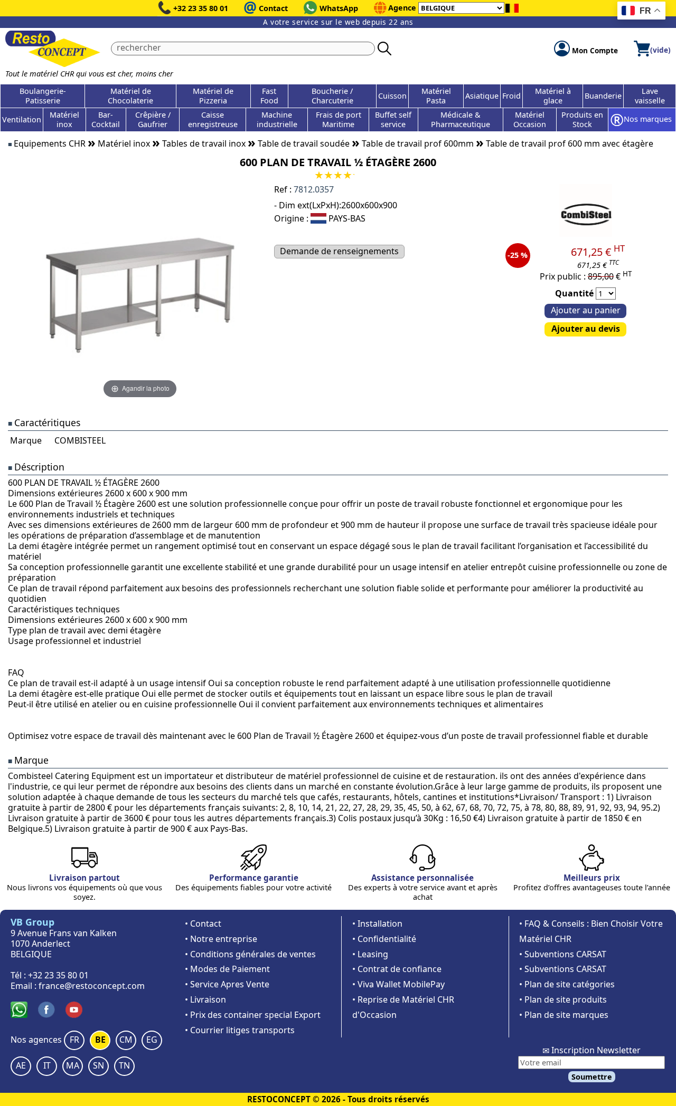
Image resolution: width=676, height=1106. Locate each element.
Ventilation (21, 119)
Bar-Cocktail (105, 119)
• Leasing (370, 954)
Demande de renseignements (339, 251)
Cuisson (392, 96)
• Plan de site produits (563, 999)
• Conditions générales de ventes (250, 954)
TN (124, 1065)
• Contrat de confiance (397, 969)
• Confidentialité (384, 939)
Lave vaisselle (650, 95)
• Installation (377, 923)
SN (98, 1065)
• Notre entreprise (221, 939)
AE (21, 1065)
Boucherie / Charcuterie (332, 95)
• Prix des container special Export (253, 1015)
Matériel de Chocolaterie (130, 95)
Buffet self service (393, 119)
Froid (511, 96)
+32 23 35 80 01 (200, 8)
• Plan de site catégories (567, 984)
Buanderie (603, 96)
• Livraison (205, 999)
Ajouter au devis (585, 328)
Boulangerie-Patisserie (43, 95)
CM (126, 1039)
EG (151, 1039)
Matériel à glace (553, 95)
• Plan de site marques (563, 1015)
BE (100, 1039)
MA (72, 1065)
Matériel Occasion (529, 119)
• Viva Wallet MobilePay (398, 984)
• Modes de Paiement (227, 969)
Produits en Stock (582, 119)
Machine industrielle (277, 119)
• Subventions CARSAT (562, 954)
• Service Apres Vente (227, 984)
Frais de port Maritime (338, 119)
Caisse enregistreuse (213, 119)
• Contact (203, 923)
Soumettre (591, 1077)
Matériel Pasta (436, 95)
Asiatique (482, 96)
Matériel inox (64, 119)
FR (74, 1039)
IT (47, 1065)
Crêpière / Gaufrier (153, 119)
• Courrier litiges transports (240, 1030)
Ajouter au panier (586, 310)
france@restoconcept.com (92, 986)
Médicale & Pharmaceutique (460, 119)
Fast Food (269, 95)
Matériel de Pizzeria (213, 95)
